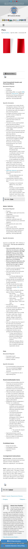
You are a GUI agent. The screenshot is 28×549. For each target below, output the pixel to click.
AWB (23, 92)
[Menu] (3, 25)
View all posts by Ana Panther (11, 537)
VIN (18, 287)
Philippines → (23, 499)
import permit (15, 93)
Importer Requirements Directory (14, 496)
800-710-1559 (8, 3)
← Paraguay (5, 499)
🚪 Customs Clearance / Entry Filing (14, 546)
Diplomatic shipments (11, 170)
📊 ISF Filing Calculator (14, 541)
